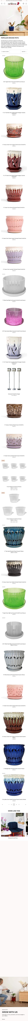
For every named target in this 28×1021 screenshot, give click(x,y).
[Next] (26, 0)
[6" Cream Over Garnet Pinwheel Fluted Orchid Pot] (14, 193)
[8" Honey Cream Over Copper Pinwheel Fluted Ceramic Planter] (14, 722)
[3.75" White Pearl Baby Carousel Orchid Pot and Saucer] (14, 630)
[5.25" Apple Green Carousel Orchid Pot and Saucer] (14, 67)
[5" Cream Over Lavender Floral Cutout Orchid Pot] (14, 441)
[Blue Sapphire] (14, 489)
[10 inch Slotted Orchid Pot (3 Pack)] (14, 505)
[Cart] (26, 3)
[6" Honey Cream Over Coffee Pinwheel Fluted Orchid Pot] (14, 568)
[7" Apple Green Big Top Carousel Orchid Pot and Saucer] (14, 599)
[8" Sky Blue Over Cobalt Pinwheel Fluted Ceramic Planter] (14, 785)
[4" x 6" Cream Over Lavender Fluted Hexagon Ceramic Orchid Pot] (14, 348)
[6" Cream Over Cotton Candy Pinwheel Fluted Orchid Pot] (14, 224)
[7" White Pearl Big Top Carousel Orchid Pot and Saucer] (14, 286)
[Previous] (1, 0)
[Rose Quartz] (16, 489)
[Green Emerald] (13, 489)
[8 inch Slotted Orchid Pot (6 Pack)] (14, 472)
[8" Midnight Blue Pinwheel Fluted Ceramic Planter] (14, 754)
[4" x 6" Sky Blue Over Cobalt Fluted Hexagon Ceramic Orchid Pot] (14, 98)
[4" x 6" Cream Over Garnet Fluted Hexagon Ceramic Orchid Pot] (14, 161)
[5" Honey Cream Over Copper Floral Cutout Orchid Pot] (14, 130)
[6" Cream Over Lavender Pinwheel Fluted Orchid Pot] (14, 255)
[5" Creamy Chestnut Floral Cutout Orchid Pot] (14, 411)
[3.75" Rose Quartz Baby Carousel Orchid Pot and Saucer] (14, 317)
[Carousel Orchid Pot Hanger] (14, 380)
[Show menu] (1, 3)
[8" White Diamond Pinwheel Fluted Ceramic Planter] (14, 660)
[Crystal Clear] (11, 489)
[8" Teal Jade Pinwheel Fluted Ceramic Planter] (14, 537)
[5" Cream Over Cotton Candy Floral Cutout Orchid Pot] (14, 691)
